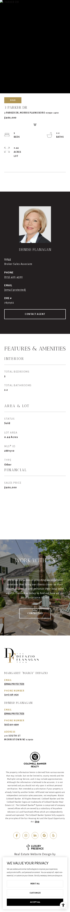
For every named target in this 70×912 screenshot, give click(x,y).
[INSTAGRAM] (25, 835)
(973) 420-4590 (13, 277)
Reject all (35, 884)
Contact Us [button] (35, 613)
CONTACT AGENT (35, 314)
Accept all (35, 902)
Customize (35, 893)
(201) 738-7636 (11, 695)
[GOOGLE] (44, 835)
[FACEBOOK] (16, 835)
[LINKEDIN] (35, 835)
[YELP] (53, 835)
